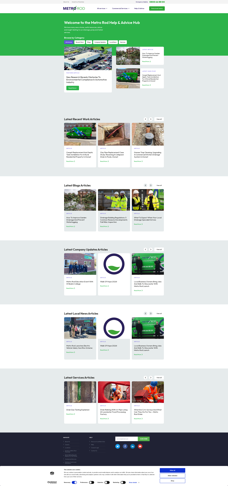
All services (101, 8)
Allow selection (172, 475)
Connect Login (95, 447)
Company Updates (100, 42)
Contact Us (94, 450)
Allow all (172, 470)
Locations (67, 447)
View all (159, 119)
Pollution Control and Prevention (70, 462)
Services (122, 42)
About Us (66, 2)
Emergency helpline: (150, 2)
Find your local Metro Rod (98, 441)
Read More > (73, 88)
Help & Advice (139, 8)
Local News (113, 42)
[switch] (91, 482)
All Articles (69, 42)
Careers (67, 444)
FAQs (92, 444)
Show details (133, 482)
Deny (172, 481)
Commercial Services (120, 8)
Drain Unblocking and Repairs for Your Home (71, 455)
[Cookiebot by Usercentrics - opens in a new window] (52, 482)
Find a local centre (157, 8)
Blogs (89, 42)
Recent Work (80, 42)
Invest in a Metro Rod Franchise (70, 451)
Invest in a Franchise (78, 2)
